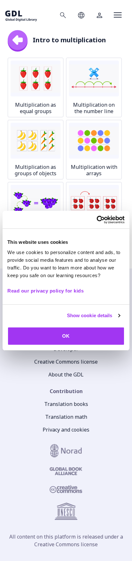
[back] (18, 40)
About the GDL (66, 374)
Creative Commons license (66, 361)
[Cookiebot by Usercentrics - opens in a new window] (97, 220)
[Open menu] (118, 15)
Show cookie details (89, 315)
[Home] (21, 15)
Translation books (66, 404)
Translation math (66, 416)
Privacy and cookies (66, 429)
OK (66, 336)
